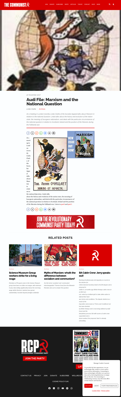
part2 (70, 204)
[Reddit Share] (36, 133)
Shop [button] (93, 4)
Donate (52, 4)
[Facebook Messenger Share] (45, 133)
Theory (80, 4)
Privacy (37, 376)
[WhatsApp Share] (41, 133)
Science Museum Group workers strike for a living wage (23, 275)
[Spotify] (67, 388)
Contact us (26, 376)
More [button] (98, 4)
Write (66, 4)
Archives (42, 109)
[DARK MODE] (113, 4)
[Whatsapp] (71, 388)
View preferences (109, 386)
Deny (96, 386)
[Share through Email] (49, 133)
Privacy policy (105, 391)
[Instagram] (58, 388)
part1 (63, 204)
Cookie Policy (96, 391)
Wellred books (79, 376)
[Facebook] (49, 388)
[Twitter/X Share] (32, 133)
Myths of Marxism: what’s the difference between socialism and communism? (60, 275)
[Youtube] (62, 388)
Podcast (87, 4)
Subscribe (59, 4)
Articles (73, 4)
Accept (88, 386)
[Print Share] (53, 133)
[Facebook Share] (28, 133)
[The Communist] (17, 5)
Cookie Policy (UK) (60, 381)
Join (46, 4)
